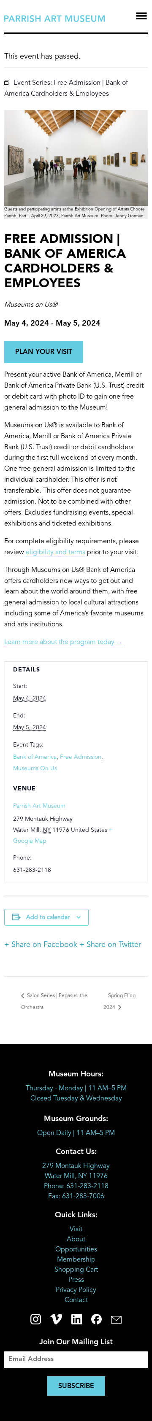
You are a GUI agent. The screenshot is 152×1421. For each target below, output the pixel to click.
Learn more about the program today (63, 642)
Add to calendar (48, 917)
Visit (76, 1229)
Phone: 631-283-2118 (76, 1186)
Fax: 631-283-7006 (76, 1196)
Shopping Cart (76, 1270)
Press (76, 1280)
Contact (76, 1300)
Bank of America (35, 757)
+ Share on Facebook (40, 945)
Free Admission (80, 757)
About (76, 1239)
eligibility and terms (55, 552)
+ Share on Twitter (110, 945)
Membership (76, 1260)
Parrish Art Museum (39, 806)
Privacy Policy (76, 1290)
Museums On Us (35, 768)
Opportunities (76, 1249)
